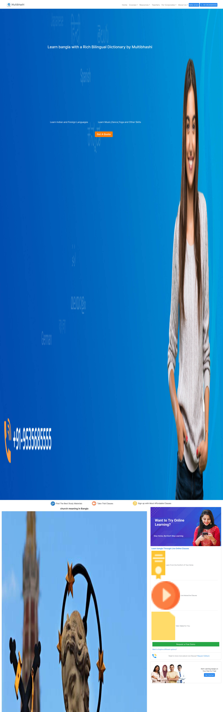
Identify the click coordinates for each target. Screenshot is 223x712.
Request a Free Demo (185, 644)
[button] (133, 5)
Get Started (209, 675)
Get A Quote (104, 134)
